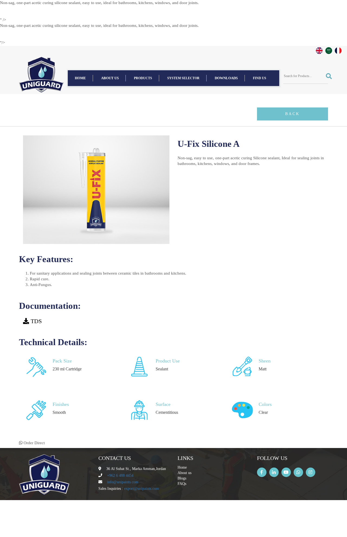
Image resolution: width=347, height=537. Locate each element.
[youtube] (286, 472)
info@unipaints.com (122, 482)
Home (80, 78)
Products (143, 78)
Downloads (226, 78)
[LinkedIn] (274, 472)
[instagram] (310, 472)
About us (110, 78)
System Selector (183, 78)
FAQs (182, 484)
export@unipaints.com (141, 489)
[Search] (327, 76)
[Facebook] (261, 472)
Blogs (182, 478)
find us (259, 78)
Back (292, 114)
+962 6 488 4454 (120, 476)
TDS (36, 321)
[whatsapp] (298, 472)
